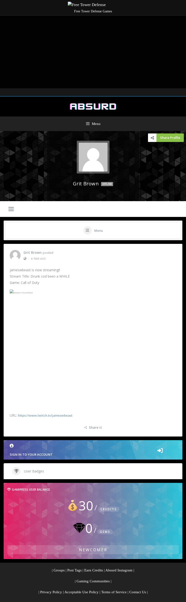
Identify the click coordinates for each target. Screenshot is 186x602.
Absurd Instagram (118, 570)
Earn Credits (93, 570)
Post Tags (74, 570)
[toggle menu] (11, 209)
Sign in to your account (31, 454)
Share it (95, 427)
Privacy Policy (51, 592)
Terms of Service (114, 592)
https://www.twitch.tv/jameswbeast (45, 415)
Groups (59, 570)
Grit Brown (32, 252)
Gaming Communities (93, 581)
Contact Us (137, 592)
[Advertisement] (93, 52)
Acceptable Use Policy (81, 592)
